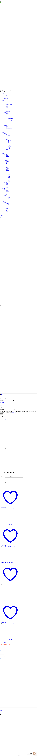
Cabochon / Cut (10, 118)
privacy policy (14, 412)
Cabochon (9, 140)
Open (5, 133)
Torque (7, 208)
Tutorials (3, 96)
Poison (7, 169)
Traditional (7, 113)
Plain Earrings (6, 154)
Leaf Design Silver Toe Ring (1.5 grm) (7, 600)
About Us (3, 94)
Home (3, 93)
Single (9, 197)
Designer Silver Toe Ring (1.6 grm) (7, 562)
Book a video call (6, 98)
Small (10, 116)
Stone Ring (7, 102)
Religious (7, 108)
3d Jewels (5, 182)
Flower (7, 107)
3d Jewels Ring (6, 125)
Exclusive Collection (9, 104)
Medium (11, 117)
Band (6, 127)
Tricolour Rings (6, 101)
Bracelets (3, 188)
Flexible (7, 210)
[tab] (8, 478)
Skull (6, 105)
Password (2, 400)
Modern (7, 114)
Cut (8, 115)
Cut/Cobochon (8, 178)
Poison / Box (8, 111)
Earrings (3, 153)
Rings (3, 100)
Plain (8, 109)
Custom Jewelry (4, 95)
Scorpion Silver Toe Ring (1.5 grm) (7, 524)
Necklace (3, 201)
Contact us (3, 97)
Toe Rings (3, 152)
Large (10, 121)
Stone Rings (6, 112)
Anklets (3, 212)
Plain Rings (5, 103)
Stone (7, 139)
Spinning (9, 110)
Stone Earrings (6, 160)
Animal (7, 106)
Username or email (3, 398)
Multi (8, 141)
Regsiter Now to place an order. (5, 644)
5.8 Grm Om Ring (3, 642)
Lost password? (2, 402)
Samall (9, 176)
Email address (2, 407)
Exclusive (9, 138)
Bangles (3, 132)
